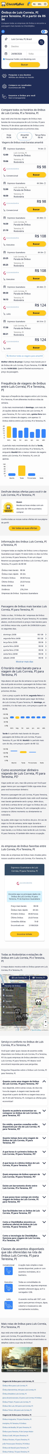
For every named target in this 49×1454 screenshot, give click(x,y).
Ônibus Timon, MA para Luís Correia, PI (17, 1412)
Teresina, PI (40, 980)
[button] (38, 1004)
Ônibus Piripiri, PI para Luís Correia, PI (17, 1404)
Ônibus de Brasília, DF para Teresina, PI (17, 1430)
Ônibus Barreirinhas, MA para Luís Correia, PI (19, 1392)
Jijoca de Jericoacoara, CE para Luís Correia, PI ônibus (22, 1400)
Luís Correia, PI (20, 980)
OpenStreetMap (36, 1032)
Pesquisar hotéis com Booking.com (20, 59)
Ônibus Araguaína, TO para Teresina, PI (17, 1421)
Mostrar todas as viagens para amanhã (26, 356)
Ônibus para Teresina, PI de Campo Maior (18, 1434)
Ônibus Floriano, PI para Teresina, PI (16, 1442)
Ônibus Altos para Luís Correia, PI (15, 1388)
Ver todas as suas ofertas (24, 528)
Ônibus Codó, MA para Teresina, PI (15, 1438)
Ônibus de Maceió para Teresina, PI (16, 1450)
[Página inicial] (13, 4)
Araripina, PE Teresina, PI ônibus (14, 1425)
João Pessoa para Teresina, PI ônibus (16, 1446)
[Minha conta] (28, 3)
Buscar (36, 174)
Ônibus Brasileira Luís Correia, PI (15, 1396)
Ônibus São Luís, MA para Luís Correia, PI (18, 1408)
